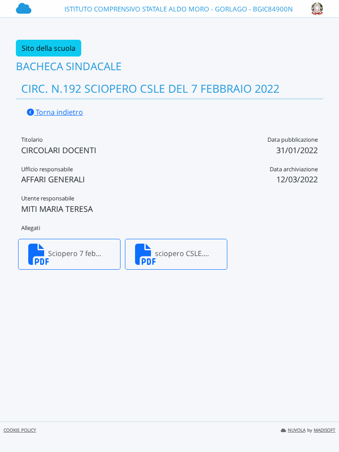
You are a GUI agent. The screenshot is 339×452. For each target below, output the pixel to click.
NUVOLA (296, 430)
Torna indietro (58, 112)
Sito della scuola (48, 48)
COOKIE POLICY (20, 430)
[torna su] (321, 425)
